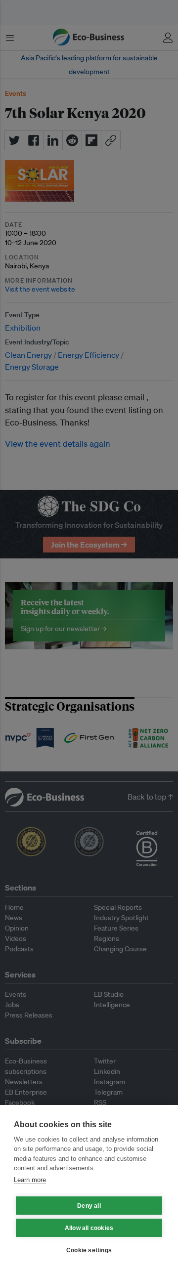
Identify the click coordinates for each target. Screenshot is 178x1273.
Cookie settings (89, 1250)
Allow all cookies (89, 1228)
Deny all (89, 1205)
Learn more (30, 1180)
